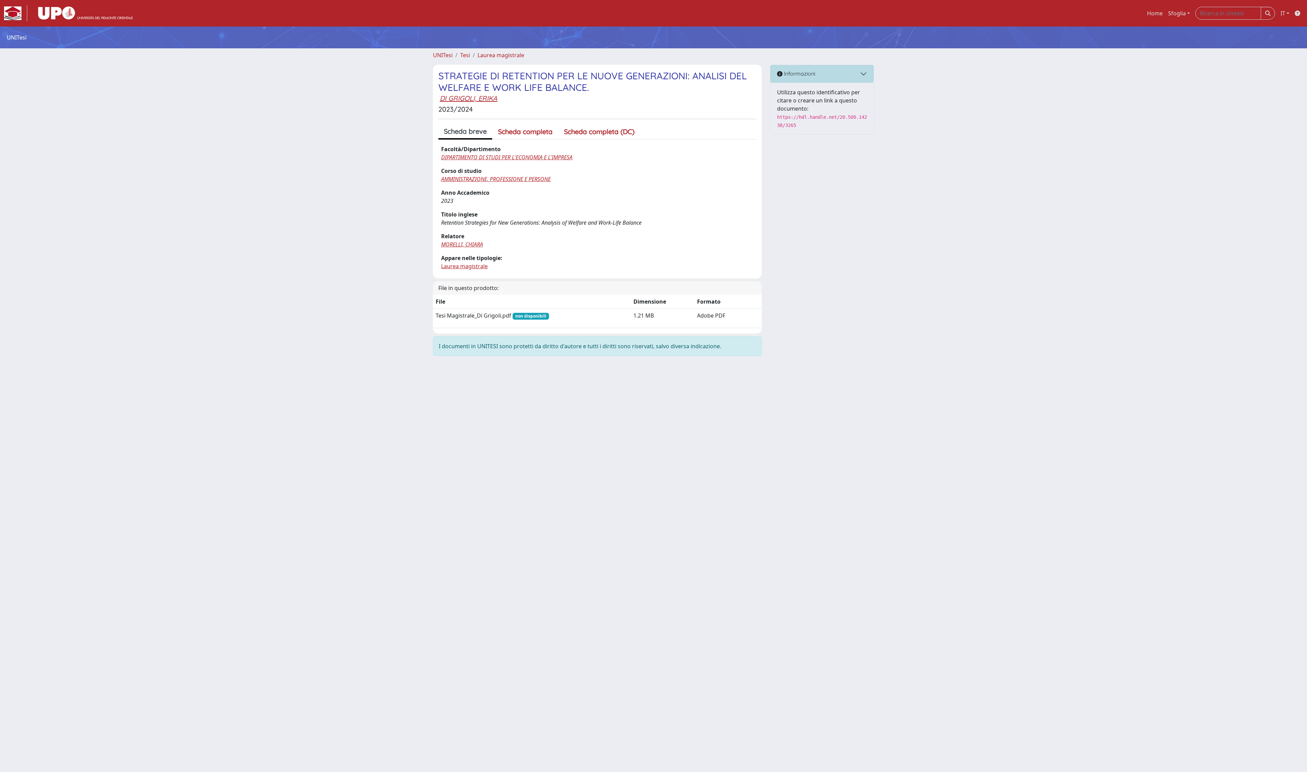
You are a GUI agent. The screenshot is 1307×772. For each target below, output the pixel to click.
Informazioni (798, 73)
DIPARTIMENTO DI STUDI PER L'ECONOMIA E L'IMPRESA (506, 157)
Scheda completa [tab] (525, 131)
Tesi (465, 55)
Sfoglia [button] (1177, 13)
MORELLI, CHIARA (462, 244)
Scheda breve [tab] (465, 131)
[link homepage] (15, 13)
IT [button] (1282, 13)
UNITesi (443, 55)
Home (1155, 13)
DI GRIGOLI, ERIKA (468, 98)
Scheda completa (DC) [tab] (599, 131)
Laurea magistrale (501, 55)
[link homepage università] (85, 13)
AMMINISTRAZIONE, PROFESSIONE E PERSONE (496, 179)
